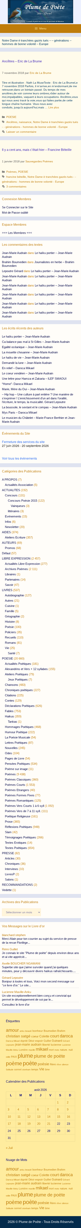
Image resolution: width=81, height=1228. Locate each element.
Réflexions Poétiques (18, 826)
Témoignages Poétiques (20, 837)
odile (8, 1057)
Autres (9, 600)
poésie (43, 1064)
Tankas (12, 721)
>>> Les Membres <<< (17, 232)
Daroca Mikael (13, 1041)
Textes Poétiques (16, 848)
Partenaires (12, 579)
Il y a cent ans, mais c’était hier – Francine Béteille (37, 149)
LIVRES (7, 590)
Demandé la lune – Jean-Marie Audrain (27, 362)
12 (28, 1116)
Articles (10, 858)
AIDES (6, 532)
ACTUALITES (11, 490)
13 (38, 1116)
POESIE (11, 116)
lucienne (56, 1044)
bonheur (37, 1030)
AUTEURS (9, 542)
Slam (8, 832)
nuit (71, 1049)
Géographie (12, 616)
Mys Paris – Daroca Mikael (19, 412)
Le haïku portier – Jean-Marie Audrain (55, 271)
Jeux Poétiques (18, 679)
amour (12, 1030)
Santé (11, 653)
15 (58, 1116)
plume (25, 1055)
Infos (8, 521)
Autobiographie (14, 595)
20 (38, 1123)
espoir (39, 1040)
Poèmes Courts (15, 784)
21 (48, 1123)
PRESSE (8, 853)
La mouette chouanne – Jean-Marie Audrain (30, 352)
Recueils (10, 637)
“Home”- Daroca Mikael (17, 383)
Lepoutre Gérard (12, 271)
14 (48, 1116)
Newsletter (12, 527)
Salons (9, 879)
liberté (46, 1044)
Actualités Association (19, 484)
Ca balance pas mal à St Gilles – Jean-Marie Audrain (36, 341)
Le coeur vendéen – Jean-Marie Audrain (27, 373)
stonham (26, 1069)
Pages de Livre (14, 758)
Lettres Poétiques (16, 742)
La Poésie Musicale (17, 737)
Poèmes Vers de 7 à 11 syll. (23, 811)
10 (9, 1116)
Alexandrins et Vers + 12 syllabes (26, 669)
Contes (9, 700)
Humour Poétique (16, 732)
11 (18, 1116)
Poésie (9, 627)
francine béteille (16, 176)
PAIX (14, 1056)
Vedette (7, 890)
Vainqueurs (18, 505)
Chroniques (12, 863)
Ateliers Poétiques (16, 674)
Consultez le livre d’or (15, 1004)
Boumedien (50, 1031)
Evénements (13, 516)
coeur (35, 1036)
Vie (7, 648)
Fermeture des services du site (23, 441)
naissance (25, 122)
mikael (42, 1049)
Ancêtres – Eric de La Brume (22, 61)
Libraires (10, 574)
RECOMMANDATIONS (17, 884)
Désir (31, 1041)
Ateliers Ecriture (15, 537)
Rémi (53, 1064)
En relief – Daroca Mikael (18, 368)
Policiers (10, 632)
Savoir (9, 584)
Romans (10, 642)
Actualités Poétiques (18, 663)
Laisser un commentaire (21, 131)
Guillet (47, 1040)
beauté (28, 1031)
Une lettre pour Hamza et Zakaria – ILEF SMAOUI (34, 378)
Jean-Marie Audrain (14, 253)
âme (47, 1069)
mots (56, 1050)
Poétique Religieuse (17, 816)
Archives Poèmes (16, 569)
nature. (64, 1050)
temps (34, 1069)
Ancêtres (11, 122)
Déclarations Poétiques (20, 705)
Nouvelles (11, 748)
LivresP (10, 874)
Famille (9, 611)
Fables (9, 711)
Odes (8, 753)
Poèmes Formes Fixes (19, 795)
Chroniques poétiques (19, 690)
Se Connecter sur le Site (17, 207)
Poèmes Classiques (18, 779)
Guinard (57, 1040)
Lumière (23, 1050)
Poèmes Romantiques (19, 800)
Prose (9, 821)
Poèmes (11, 171)
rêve (59, 1064)
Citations (10, 695)
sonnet (17, 1069)
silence (65, 1064)
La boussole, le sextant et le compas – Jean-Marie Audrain (39, 407)
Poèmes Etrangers (17, 790)
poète (30, 1063)
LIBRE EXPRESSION (16, 558)
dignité (24, 1041)
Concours (11, 495)
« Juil (9, 1147)
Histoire (10, 621)
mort (51, 1050)
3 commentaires (16, 186)
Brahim (61, 1031)
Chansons (11, 684)
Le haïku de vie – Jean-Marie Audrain (26, 357)
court (54, 1036)
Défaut (6, 553)
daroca (66, 1036)
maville (32, 1050)
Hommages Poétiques (19, 726)
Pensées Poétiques (17, 763)
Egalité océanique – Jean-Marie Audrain (27, 347)
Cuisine (10, 605)
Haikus (9, 716)
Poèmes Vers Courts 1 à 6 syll (24, 805)
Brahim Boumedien (14, 262)
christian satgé (18, 1036)
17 (9, 1123)
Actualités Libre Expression (22, 563)
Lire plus (53, 107)
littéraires (13, 511)
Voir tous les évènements (19, 458)
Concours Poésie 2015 (22, 500)
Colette (44, 1036)
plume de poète (49, 1056)
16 (68, 1116)
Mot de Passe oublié (15, 212)
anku (22, 1031)
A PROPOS (9, 479)
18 (19, 1123)
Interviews (11, 869)
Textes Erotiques (15, 842)
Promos (10, 548)
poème (14, 1063)
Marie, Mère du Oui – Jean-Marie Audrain (28, 389)
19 (28, 1123)
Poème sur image (16, 769)
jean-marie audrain (28, 1044)
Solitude (9, 1069)
